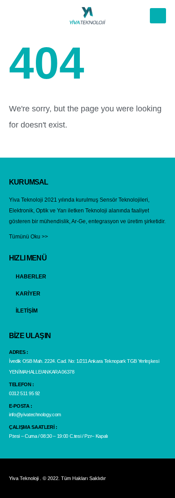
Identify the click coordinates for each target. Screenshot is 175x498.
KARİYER (28, 293)
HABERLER (31, 276)
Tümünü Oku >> (28, 236)
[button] (158, 15)
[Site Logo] (87, 15)
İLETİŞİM (27, 310)
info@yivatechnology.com (35, 414)
